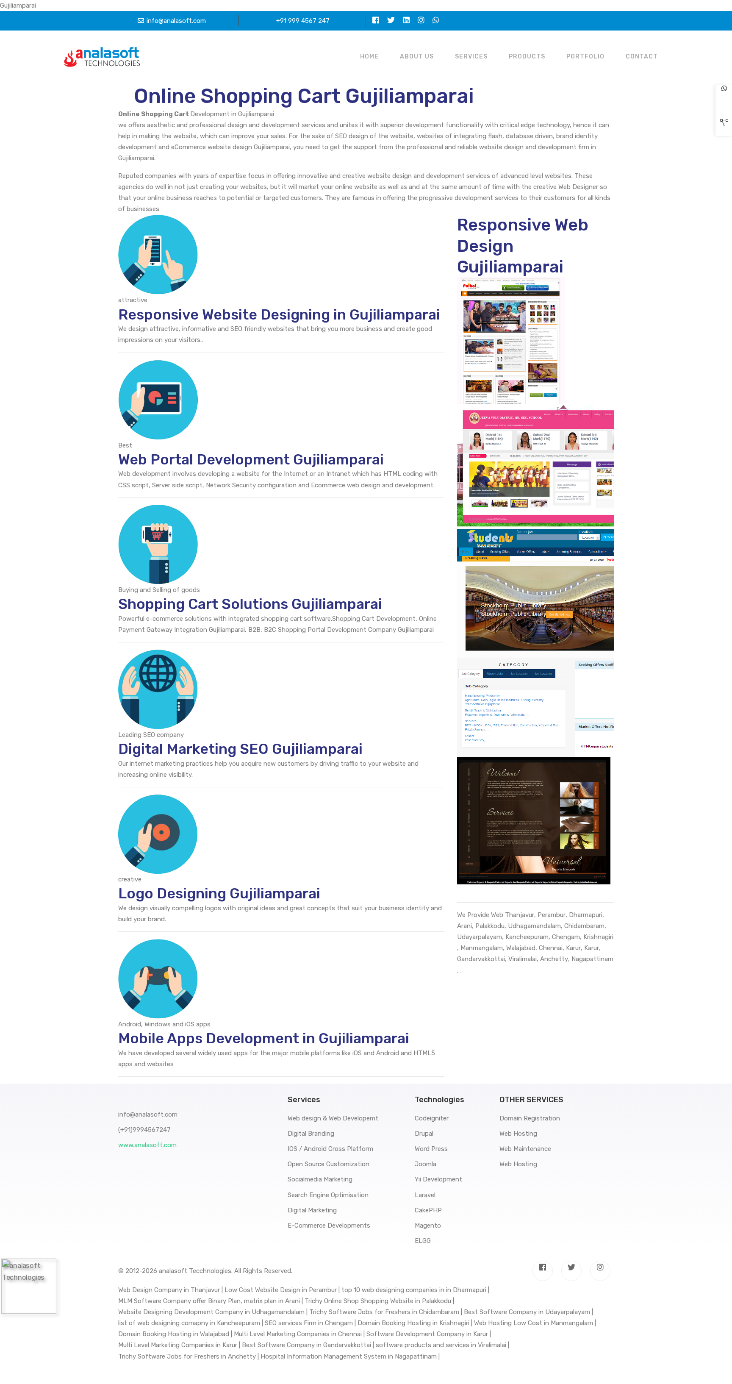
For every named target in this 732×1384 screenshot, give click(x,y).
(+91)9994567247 (144, 1130)
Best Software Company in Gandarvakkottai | (308, 1345)
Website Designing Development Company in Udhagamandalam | (213, 1312)
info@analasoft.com (176, 21)
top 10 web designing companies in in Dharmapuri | (415, 1290)
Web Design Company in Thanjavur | (170, 1290)
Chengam (566, 937)
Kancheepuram (527, 937)
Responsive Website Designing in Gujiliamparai (279, 314)
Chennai (551, 948)
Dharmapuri (585, 915)
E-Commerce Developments (329, 1225)
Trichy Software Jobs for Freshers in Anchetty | (188, 1356)
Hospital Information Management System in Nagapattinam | (350, 1356)
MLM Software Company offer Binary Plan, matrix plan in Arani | (210, 1301)
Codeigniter (432, 1118)
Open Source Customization (328, 1164)
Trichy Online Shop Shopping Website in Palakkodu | (379, 1301)
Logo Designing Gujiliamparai (219, 893)
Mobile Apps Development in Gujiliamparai (263, 1038)
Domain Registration (529, 1118)
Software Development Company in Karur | (428, 1334)
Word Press (431, 1149)
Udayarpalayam (479, 937)
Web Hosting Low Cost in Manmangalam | (535, 1323)
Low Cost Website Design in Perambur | (282, 1290)
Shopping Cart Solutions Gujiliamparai (250, 604)
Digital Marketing (312, 1210)
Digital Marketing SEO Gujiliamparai (240, 749)
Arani (464, 926)
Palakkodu (490, 926)
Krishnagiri (598, 937)
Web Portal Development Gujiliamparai (251, 459)
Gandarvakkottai (481, 959)
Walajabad (520, 948)
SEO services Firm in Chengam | (310, 1323)
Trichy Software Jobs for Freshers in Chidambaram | (385, 1312)
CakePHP (428, 1210)
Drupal (424, 1133)
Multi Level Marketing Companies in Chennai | (299, 1334)
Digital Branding (311, 1133)
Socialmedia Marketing (320, 1179)
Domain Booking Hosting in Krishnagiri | (415, 1323)
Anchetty (554, 959)
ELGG (423, 1241)
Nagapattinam (592, 959)
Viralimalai (522, 959)
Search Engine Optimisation (328, 1195)
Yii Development (438, 1179)
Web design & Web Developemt (333, 1118)
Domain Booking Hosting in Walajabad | (175, 1334)
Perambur (552, 915)
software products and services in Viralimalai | (442, 1345)
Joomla (425, 1164)
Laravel (425, 1195)
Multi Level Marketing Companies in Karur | (179, 1345)
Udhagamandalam (534, 926)
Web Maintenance (525, 1149)
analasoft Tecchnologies (195, 1271)
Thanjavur (519, 915)
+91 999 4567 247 (303, 21)
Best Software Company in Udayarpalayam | (528, 1312)
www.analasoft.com (147, 1145)
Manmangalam (481, 948)
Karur (573, 948)
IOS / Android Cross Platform (330, 1149)
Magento (428, 1225)
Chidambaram (584, 926)
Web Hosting (518, 1133)
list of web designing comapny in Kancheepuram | (190, 1323)
